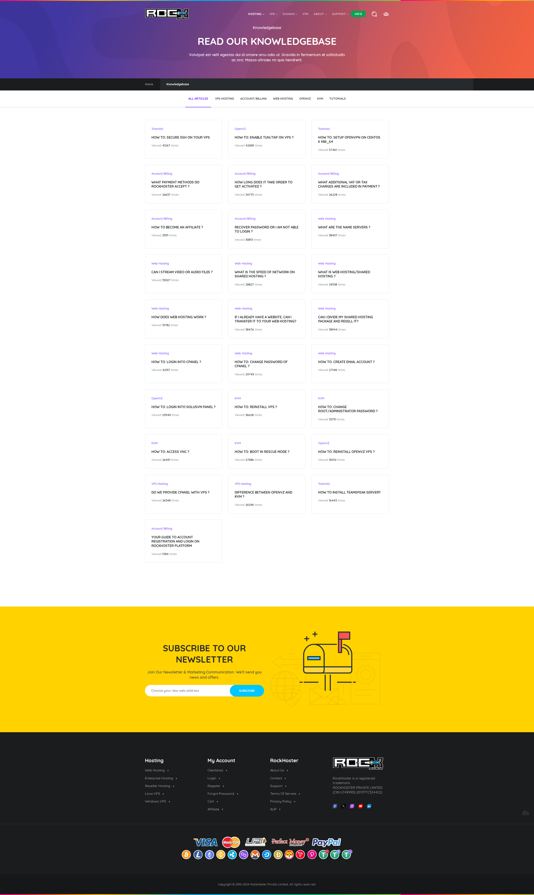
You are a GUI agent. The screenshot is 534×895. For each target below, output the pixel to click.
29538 (333, 284)
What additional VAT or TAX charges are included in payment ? (349, 184)
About (319, 14)
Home (149, 84)
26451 (166, 460)
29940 (166, 415)
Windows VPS (156, 801)
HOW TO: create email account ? (346, 362)
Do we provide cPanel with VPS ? (180, 492)
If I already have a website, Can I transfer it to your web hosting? (265, 319)
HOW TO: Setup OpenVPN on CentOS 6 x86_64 (349, 139)
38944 (333, 329)
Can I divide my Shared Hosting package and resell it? (345, 319)
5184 (165, 554)
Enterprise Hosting (159, 778)
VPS (272, 14)
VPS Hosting (159, 484)
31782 (166, 325)
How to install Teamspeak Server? (349, 492)
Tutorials (157, 129)
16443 (333, 500)
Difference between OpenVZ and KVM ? (263, 494)
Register (214, 786)
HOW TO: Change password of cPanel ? (261, 364)
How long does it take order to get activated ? (263, 184)
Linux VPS (153, 793)
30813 (249, 240)
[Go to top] (525, 813)
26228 (333, 195)
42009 (250, 145)
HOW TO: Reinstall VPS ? (256, 407)
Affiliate (214, 809)
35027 (166, 280)
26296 (250, 505)
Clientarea (216, 770)
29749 (250, 374)
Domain (289, 14)
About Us (277, 770)
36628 (250, 415)
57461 (333, 150)
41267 (166, 145)
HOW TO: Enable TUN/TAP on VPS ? (264, 137)
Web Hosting (327, 219)
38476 (250, 329)
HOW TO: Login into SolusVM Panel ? (183, 407)
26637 (166, 195)
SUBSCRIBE (247, 691)
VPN (305, 14)
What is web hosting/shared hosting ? (344, 274)
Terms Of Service (283, 793)
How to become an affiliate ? (177, 227)
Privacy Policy (281, 801)
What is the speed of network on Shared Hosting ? (265, 274)
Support (339, 14)
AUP (273, 809)
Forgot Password (221, 793)
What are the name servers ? (344, 227)
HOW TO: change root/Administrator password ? (348, 409)
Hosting (254, 14)
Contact (276, 778)
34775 (250, 195)
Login (212, 778)
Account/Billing (161, 173)
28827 (250, 284)
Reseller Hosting (158, 786)
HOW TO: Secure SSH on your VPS (180, 137)
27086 (250, 460)
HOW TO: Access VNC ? (170, 452)
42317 (166, 370)
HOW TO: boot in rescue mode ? (262, 452)
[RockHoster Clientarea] (386, 14)
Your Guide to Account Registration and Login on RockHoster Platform (175, 541)
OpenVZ (240, 129)
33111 (165, 235)
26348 (166, 500)
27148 (333, 370)
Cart (211, 801)
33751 (332, 419)
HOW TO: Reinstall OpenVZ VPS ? (346, 452)
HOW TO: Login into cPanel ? (176, 362)
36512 (332, 460)
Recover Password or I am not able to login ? (266, 229)
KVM (238, 398)
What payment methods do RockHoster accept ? (175, 184)
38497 (333, 235)
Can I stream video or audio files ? (182, 272)
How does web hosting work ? (178, 317)
